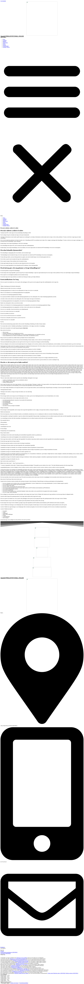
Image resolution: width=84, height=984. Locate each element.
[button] (42, 132)
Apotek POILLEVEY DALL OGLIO (12, 36)
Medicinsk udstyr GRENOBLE (59, 973)
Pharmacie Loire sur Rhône (22, 957)
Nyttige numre (6, 46)
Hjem (4, 39)
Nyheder (2, 951)
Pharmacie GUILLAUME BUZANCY (20, 960)
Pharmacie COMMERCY (17, 967)
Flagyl (4, 43)
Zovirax (4, 44)
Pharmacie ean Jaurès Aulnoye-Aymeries (18, 958)
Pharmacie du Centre (18, 972)
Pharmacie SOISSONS (15, 965)
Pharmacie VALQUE (20, 963)
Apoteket (5, 40)
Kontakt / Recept (6, 47)
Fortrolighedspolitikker (23, 982)
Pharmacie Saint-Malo (15, 966)
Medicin (4, 41)
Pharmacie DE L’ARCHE (22, 968)
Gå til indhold (3, 1)
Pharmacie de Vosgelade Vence (18, 971)
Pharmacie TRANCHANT (23, 962)
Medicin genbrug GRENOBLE (72, 973)
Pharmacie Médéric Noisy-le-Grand (21, 961)
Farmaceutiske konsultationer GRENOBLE (8, 952)
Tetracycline (5, 42)
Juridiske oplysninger (14, 982)
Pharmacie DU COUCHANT (22, 964)
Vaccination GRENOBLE (5, 953)
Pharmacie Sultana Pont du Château (21, 973)
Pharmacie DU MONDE (24, 969)
